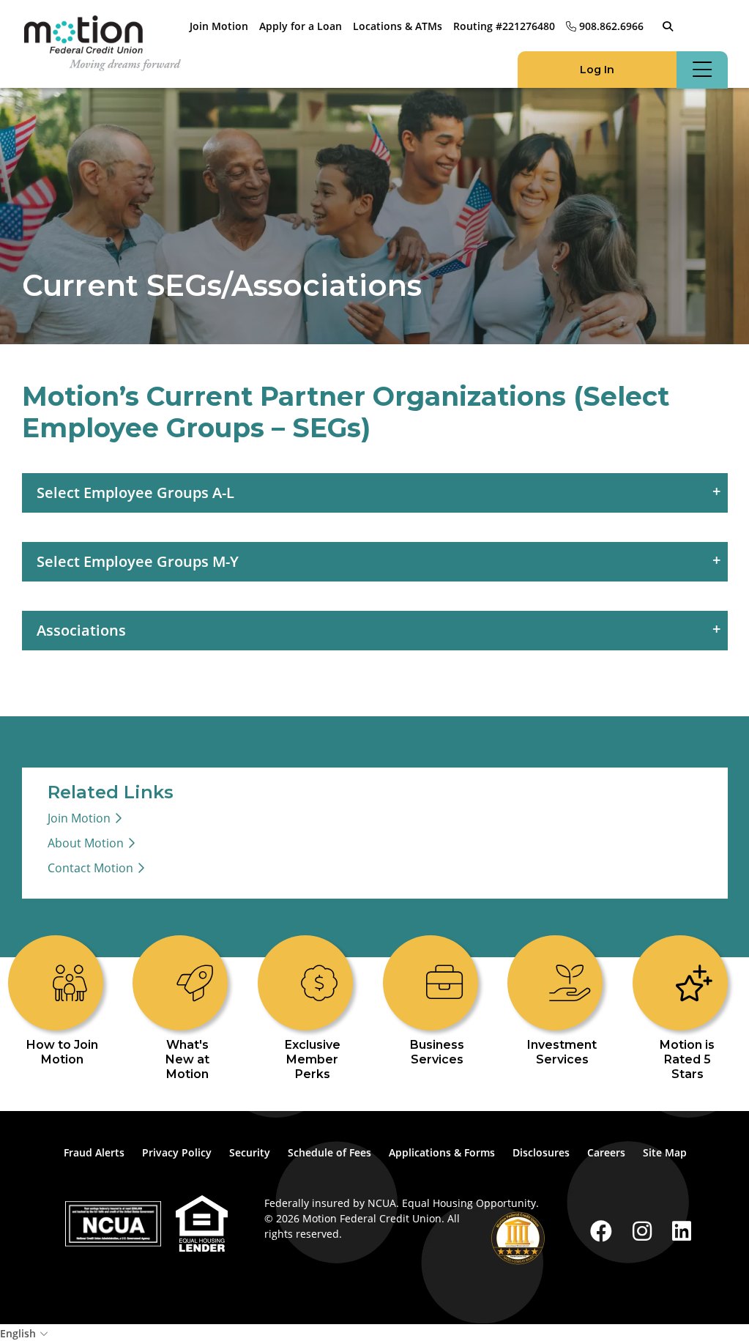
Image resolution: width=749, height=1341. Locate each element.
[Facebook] (604, 1231)
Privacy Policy (177, 1152)
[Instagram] (645, 1231)
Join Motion (219, 26)
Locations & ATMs (397, 26)
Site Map (665, 1152)
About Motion (86, 843)
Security (249, 1152)
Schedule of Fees (329, 1152)
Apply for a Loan (300, 26)
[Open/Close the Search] (668, 26)
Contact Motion (90, 868)
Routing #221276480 (504, 26)
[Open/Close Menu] (702, 70)
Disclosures (541, 1152)
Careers (606, 1152)
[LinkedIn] (681, 1231)
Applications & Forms (442, 1152)
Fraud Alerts (94, 1152)
